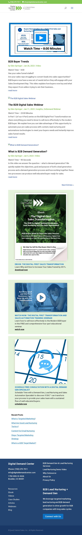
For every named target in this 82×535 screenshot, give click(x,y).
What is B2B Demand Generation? (27, 151)
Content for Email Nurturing (23, 431)
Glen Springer (16, 66)
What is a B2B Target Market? (23, 443)
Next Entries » (68, 185)
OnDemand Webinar (52, 109)
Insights (39, 109)
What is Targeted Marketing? (23, 419)
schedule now (21, 404)
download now (21, 270)
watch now (19, 329)
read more (12, 90)
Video (38, 66)
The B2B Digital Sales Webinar (25, 104)
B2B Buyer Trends (18, 61)
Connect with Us (53, 516)
